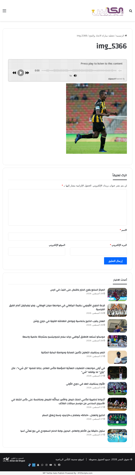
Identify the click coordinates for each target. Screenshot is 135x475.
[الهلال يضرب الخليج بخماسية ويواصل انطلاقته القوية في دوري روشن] (117, 325)
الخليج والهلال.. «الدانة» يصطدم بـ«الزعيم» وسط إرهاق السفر (73, 415)
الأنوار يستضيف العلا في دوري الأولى (85, 384)
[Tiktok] (29, 465)
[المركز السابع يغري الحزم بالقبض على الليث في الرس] (117, 294)
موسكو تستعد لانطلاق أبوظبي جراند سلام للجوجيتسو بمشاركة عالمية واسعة (63, 337)
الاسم (123, 230)
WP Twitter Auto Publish (54, 473)
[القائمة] (4, 12)
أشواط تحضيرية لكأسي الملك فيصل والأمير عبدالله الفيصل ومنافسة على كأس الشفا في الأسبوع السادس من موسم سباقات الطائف (58, 401)
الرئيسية (120, 35)
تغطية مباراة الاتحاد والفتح (101, 35)
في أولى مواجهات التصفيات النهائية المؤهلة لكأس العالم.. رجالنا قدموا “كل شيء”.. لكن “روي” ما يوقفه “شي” (58, 370)
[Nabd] (34, 465)
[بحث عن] (130, 12)
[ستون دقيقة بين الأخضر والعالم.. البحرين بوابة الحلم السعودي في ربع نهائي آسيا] (117, 435)
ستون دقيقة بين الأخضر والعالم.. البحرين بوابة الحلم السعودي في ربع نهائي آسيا (62, 431)
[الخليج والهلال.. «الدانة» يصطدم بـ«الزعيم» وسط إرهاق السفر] (117, 420)
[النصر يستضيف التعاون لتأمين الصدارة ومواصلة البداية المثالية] (117, 357)
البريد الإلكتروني (118, 244)
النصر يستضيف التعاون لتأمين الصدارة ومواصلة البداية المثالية (73, 352)
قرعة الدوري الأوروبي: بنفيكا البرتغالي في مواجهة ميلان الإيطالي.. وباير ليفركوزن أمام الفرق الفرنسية (57, 307)
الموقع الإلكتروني (57, 244)
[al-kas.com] (107, 10)
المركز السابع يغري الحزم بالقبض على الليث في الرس (77, 290)
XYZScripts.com (85, 473)
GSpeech (111, 79)
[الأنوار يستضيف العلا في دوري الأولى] (117, 388)
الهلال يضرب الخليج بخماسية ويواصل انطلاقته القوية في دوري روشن (69, 321)
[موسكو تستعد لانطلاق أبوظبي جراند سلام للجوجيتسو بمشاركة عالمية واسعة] (117, 341)
